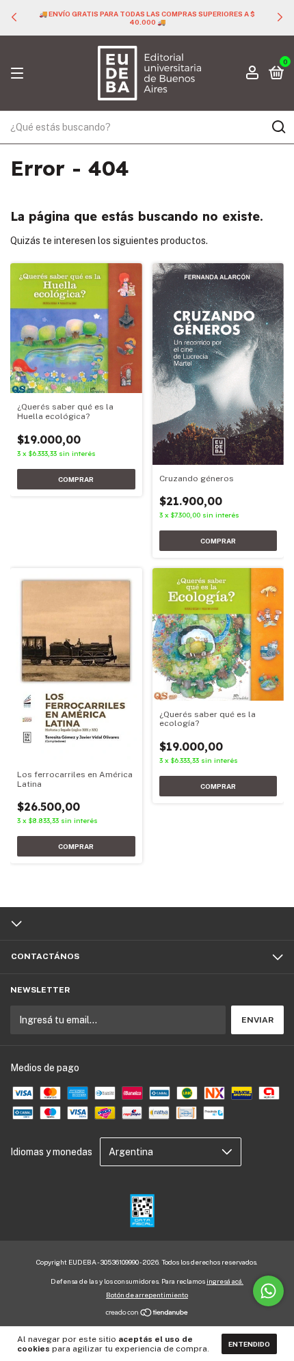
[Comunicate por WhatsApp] (268, 1291)
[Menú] (19, 73)
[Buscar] (278, 127)
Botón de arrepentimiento (147, 1295)
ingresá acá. (224, 1281)
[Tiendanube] (147, 1313)
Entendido (249, 1344)
